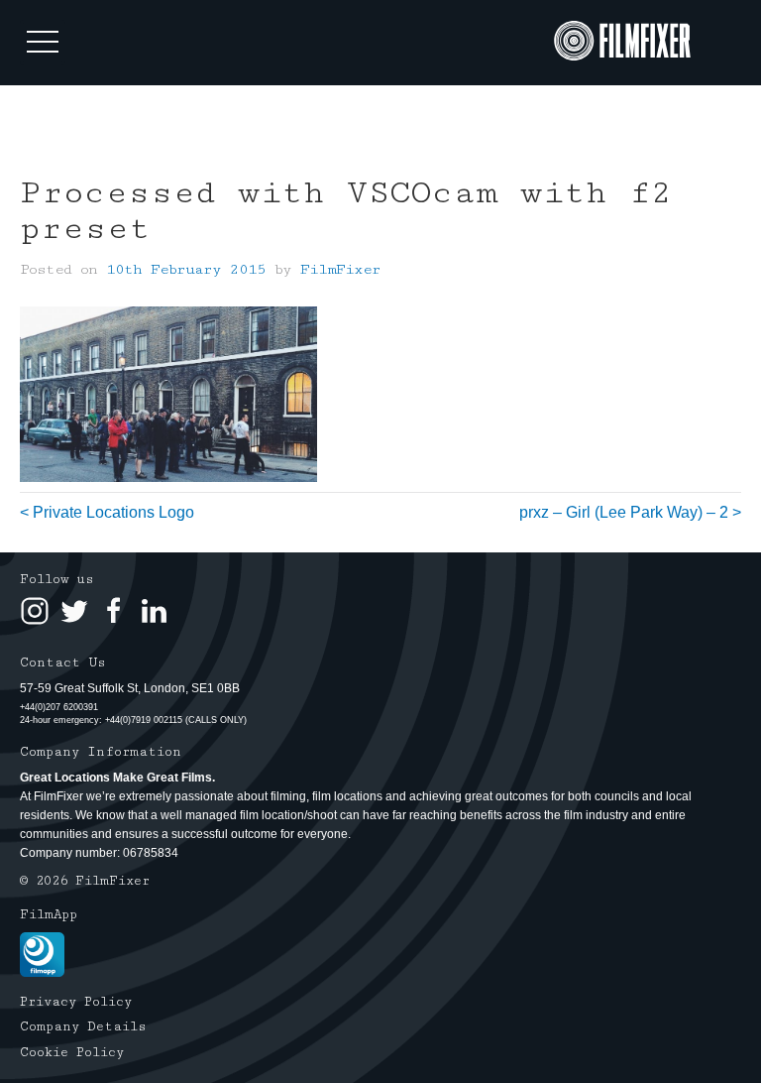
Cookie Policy (72, 1052)
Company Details (83, 1026)
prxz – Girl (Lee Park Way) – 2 (623, 512)
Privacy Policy (76, 1002)
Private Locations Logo (113, 512)
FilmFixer (340, 269)
